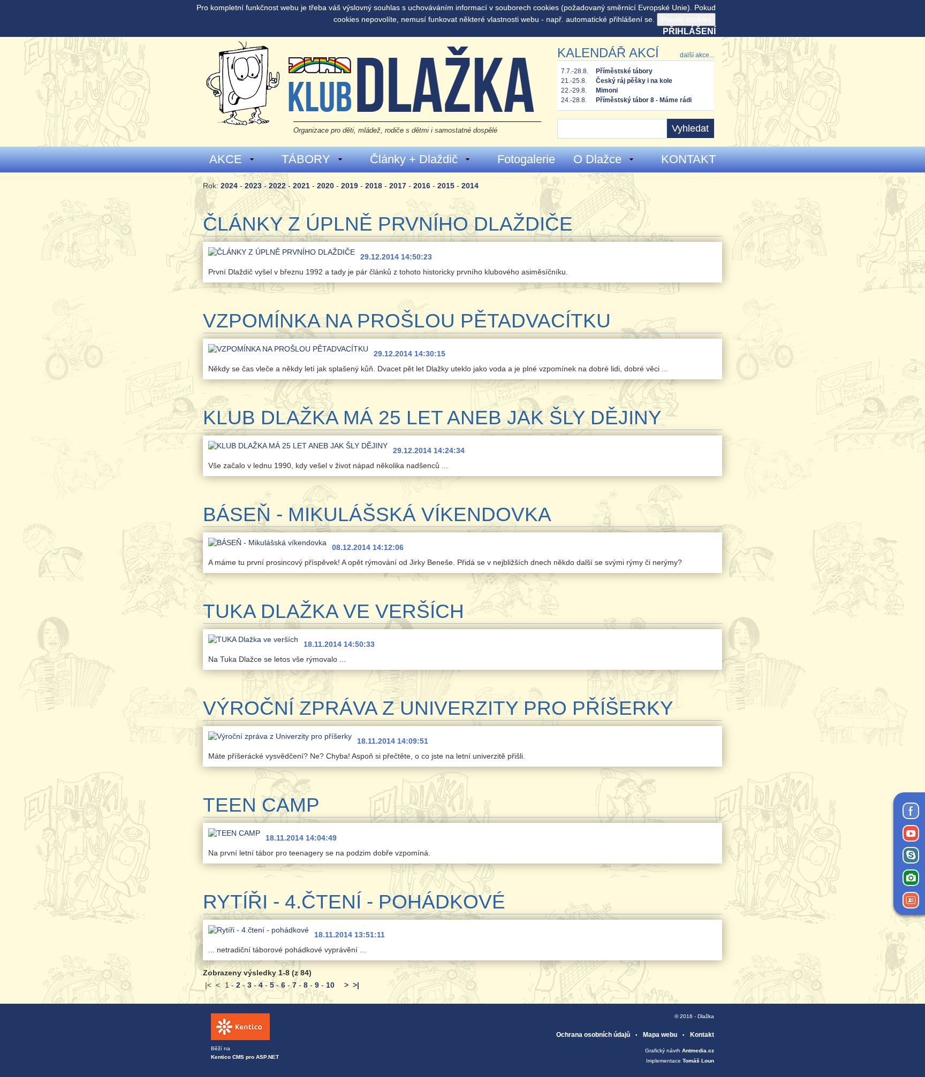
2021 (301, 185)
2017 (397, 185)
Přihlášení (689, 31)
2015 (445, 185)
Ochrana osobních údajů (593, 1034)
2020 (325, 185)
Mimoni (607, 90)
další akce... (697, 55)
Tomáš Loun (698, 1061)
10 (330, 985)
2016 (421, 185)
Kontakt (702, 1034)
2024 (229, 185)
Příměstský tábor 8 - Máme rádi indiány (644, 100)
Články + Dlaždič (414, 159)
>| (356, 985)
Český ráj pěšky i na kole (634, 81)
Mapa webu (660, 1034)
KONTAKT (688, 159)
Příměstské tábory (624, 71)
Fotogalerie (526, 159)
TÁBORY (306, 159)
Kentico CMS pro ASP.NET (245, 1057)
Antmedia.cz (698, 1050)
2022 (277, 185)
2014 (470, 185)
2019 (349, 185)
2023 (253, 185)
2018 (373, 185)
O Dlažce (597, 159)
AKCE (225, 159)
